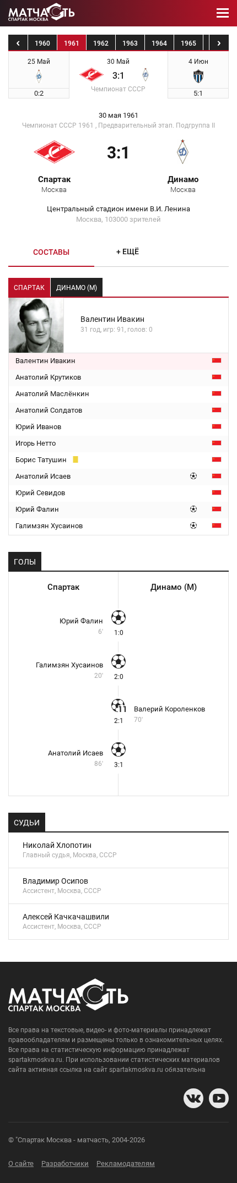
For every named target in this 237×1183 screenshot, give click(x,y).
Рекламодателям (125, 1163)
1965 (188, 43)
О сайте (21, 1163)
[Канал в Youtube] (219, 1098)
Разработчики (65, 1163)
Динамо (183, 183)
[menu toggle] (222, 13)
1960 (42, 43)
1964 (159, 43)
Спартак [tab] (29, 288)
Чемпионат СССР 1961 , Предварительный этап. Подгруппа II (118, 125)
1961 (71, 43)
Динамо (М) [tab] (76, 288)
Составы (51, 252)
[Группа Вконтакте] (193, 1098)
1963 (130, 43)
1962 (101, 43)
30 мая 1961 (118, 115)
